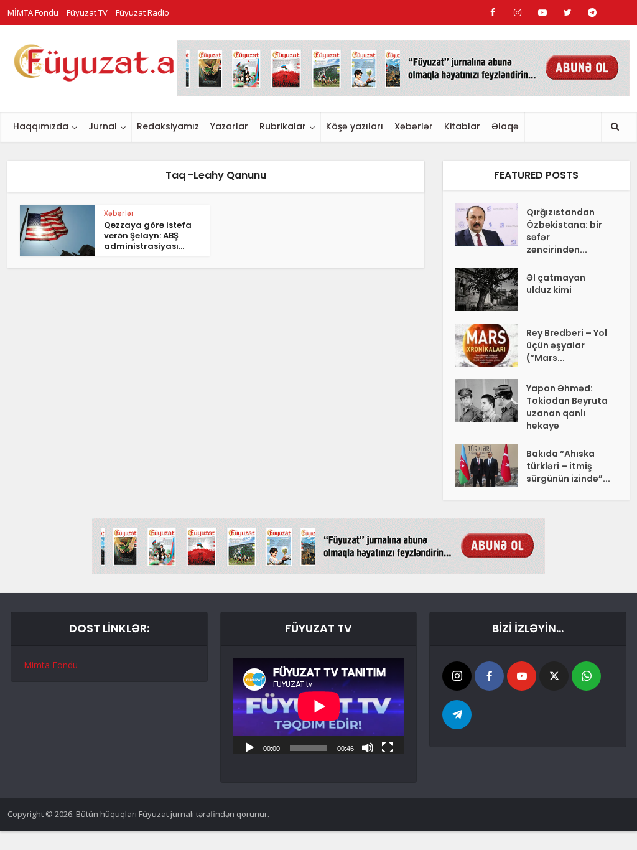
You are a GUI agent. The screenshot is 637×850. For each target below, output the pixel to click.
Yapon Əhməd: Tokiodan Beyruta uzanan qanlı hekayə (567, 407)
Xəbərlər (413, 126)
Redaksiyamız (168, 126)
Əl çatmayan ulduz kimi (555, 283)
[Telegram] (457, 714)
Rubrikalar (282, 126)
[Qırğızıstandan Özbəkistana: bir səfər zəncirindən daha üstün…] (490, 224)
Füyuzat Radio (142, 12)
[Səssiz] (367, 747)
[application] (318, 706)
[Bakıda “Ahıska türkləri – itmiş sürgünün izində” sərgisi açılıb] (490, 465)
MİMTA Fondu (32, 12)
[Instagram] (457, 676)
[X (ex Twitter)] (554, 676)
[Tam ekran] (387, 747)
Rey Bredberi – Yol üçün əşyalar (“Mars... (566, 345)
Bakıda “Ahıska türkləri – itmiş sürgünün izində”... (568, 466)
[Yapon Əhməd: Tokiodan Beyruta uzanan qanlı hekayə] (490, 400)
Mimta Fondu (51, 665)
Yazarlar (229, 126)
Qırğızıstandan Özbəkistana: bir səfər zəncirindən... (564, 231)
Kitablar (462, 126)
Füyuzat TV (87, 12)
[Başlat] (249, 747)
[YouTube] (521, 676)
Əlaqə (505, 126)
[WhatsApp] (586, 676)
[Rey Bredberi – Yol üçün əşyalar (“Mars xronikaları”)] (490, 345)
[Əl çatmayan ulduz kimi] (490, 289)
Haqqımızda (40, 126)
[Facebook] (489, 676)
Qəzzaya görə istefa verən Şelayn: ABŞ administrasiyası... (148, 235)
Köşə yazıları (354, 126)
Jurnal (102, 126)
